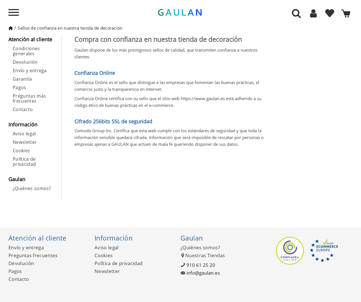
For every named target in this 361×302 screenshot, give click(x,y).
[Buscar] (296, 13)
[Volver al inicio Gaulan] (10, 28)
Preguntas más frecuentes (29, 98)
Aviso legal (24, 134)
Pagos (19, 87)
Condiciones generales (26, 51)
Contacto (23, 109)
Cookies (21, 150)
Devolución (25, 62)
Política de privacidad (24, 161)
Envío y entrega (30, 70)
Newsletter (25, 142)
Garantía (22, 79)
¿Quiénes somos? (32, 188)
